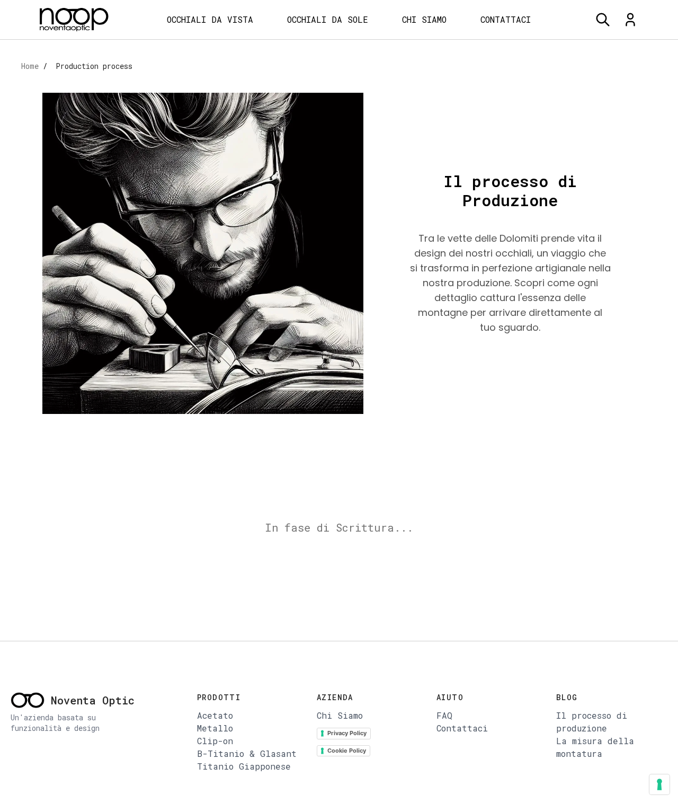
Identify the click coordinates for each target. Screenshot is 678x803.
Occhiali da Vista (210, 19)
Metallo (215, 728)
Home (30, 66)
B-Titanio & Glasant (247, 753)
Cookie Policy (346, 750)
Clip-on (196, 112)
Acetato (215, 715)
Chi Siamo (424, 19)
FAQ (444, 715)
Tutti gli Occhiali (224, 55)
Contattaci (505, 19)
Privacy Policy (347, 733)
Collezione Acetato (224, 74)
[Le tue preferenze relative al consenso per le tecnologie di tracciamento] (659, 784)
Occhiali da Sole (327, 19)
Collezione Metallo (224, 93)
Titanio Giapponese (225, 151)
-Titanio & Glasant (228, 131)
